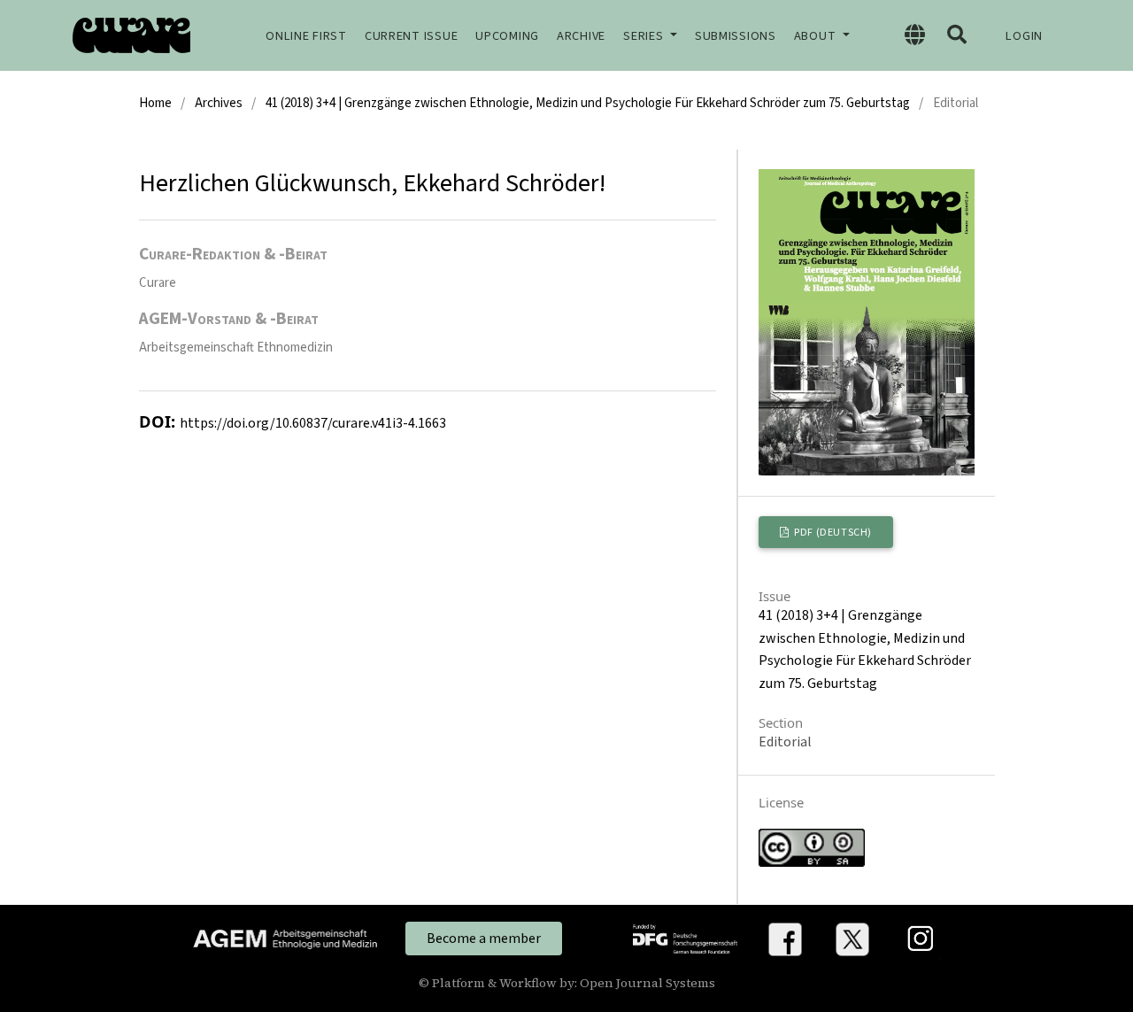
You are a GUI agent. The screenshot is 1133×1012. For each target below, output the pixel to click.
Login (1024, 36)
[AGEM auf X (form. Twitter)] (852, 938)
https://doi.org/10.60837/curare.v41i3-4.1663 (313, 423)
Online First (306, 36)
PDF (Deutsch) (832, 532)
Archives (219, 103)
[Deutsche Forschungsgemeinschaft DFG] (685, 938)
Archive (581, 36)
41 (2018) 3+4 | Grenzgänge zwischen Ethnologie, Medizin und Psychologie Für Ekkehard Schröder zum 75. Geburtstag (588, 103)
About (816, 36)
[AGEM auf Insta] (920, 938)
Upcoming (507, 36)
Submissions (735, 36)
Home (155, 103)
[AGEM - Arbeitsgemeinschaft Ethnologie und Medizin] (285, 938)
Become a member (484, 938)
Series (645, 36)
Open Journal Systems (647, 983)
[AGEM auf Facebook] (785, 938)
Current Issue (411, 36)
